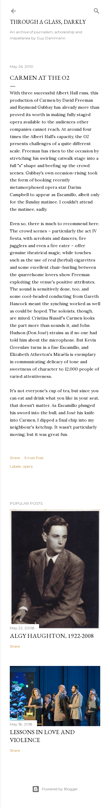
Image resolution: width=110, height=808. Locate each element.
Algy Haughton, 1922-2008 (52, 636)
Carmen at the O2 (39, 78)
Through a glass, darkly (48, 21)
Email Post (34, 457)
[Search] (96, 10)
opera (28, 466)
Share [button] (15, 457)
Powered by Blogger (60, 789)
